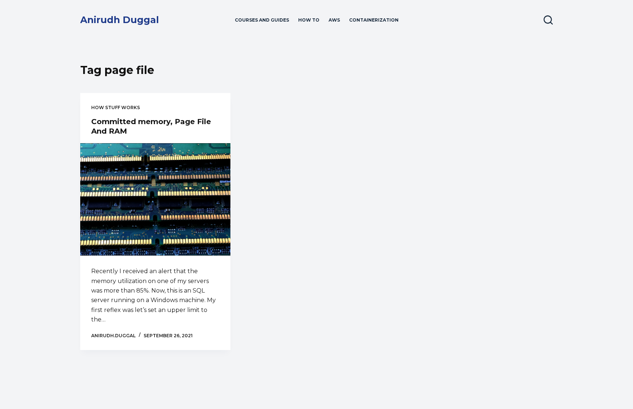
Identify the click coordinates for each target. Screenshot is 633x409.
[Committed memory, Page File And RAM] (155, 199)
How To (308, 20)
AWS (334, 20)
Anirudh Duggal (119, 19)
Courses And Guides (262, 20)
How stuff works (115, 107)
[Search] (548, 20)
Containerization (374, 20)
